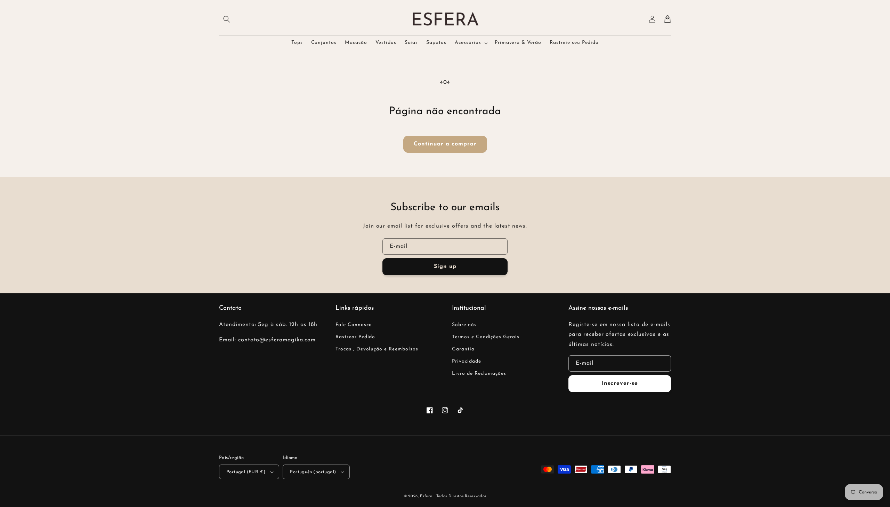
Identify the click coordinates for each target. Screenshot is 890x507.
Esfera (427, 496)
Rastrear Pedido (355, 337)
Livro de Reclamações (479, 373)
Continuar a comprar (445, 144)
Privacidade (466, 361)
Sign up (445, 266)
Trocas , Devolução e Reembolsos (376, 349)
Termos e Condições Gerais (485, 337)
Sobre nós (464, 324)
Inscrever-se (620, 383)
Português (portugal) (313, 472)
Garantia (463, 349)
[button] (226, 19)
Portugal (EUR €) (245, 472)
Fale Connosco (353, 324)
